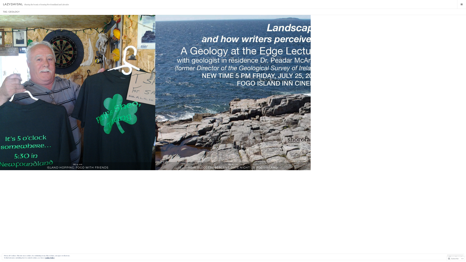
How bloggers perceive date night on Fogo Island (233, 167)
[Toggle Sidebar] (461, 4)
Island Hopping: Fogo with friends (77, 167)
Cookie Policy (50, 258)
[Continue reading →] (77, 92)
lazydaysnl (13, 4)
